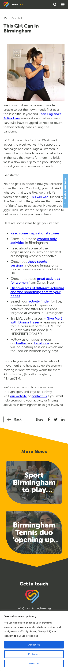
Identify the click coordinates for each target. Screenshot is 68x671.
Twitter (21, 343)
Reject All (34, 663)
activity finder (39, 301)
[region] (34, 641)
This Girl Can (39, 197)
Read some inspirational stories (34, 233)
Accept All (34, 644)
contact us (39, 396)
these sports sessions (28, 263)
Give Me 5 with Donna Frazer (36, 320)
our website (18, 396)
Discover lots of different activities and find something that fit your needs (37, 292)
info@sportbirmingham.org (34, 608)
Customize (34, 654)
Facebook (41, 343)
